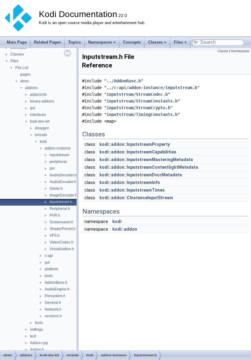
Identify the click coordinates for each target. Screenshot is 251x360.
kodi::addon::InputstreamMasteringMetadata (146, 159)
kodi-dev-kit (39, 121)
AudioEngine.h (57, 289)
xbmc (24, 81)
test (33, 336)
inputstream (59, 155)
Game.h (56, 188)
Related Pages (47, 42)
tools (49, 276)
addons (31, 88)
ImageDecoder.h (63, 195)
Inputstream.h (61, 202)
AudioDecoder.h (63, 175)
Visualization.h (62, 249)
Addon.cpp (39, 343)
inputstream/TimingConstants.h (142, 114)
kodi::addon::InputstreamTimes (132, 190)
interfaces (38, 115)
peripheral (58, 162)
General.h (53, 303)
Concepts (132, 42)
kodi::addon (124, 229)
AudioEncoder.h (63, 182)
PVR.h (55, 215)
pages (25, 74)
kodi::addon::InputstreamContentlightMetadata (148, 167)
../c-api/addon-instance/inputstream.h (152, 87)
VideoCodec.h (61, 242)
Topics (74, 42)
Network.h (53, 309)
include (41, 135)
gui (32, 108)
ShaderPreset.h (63, 229)
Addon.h (37, 349)
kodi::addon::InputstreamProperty (134, 144)
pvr (52, 168)
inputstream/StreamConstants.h (142, 101)
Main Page (17, 42)
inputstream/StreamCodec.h (137, 94)
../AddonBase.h (124, 80)
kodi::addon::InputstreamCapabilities (137, 151)
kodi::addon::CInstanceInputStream (136, 197)
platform (51, 269)
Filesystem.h (55, 296)
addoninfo (38, 94)
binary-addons (42, 101)
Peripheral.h (60, 209)
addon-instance (58, 148)
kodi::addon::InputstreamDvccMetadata (140, 174)
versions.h (53, 316)
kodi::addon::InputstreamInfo (129, 182)
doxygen (42, 128)
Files (178, 42)
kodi (43, 141)
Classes (155, 42)
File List (21, 68)
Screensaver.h (61, 222)
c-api (49, 256)
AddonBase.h (56, 282)
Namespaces (100, 42)
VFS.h (55, 235)
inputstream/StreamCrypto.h (138, 107)
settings (36, 329)
